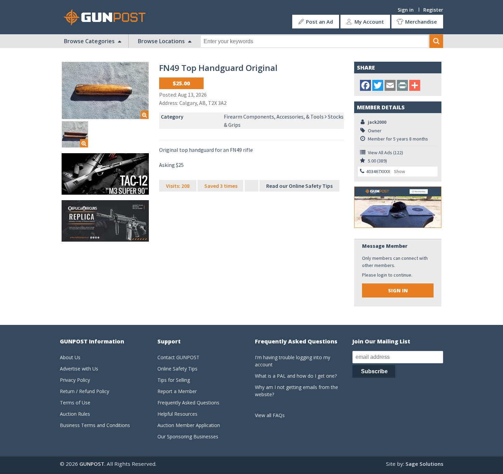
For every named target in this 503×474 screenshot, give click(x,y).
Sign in (406, 10)
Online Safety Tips (177, 368)
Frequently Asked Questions (188, 402)
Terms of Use (75, 402)
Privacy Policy (75, 380)
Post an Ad (319, 21)
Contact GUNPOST (178, 357)
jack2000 (377, 122)
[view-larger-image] (105, 90)
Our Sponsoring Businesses (187, 436)
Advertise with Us (79, 368)
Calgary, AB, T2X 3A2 (203, 102)
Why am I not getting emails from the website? (296, 391)
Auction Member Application (188, 425)
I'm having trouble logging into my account (292, 361)
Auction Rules (75, 414)
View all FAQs (270, 415)
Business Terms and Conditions (95, 425)
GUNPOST (91, 463)
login (382, 275)
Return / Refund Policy (84, 391)
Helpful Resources (177, 414)
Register (433, 10)
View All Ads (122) (385, 152)
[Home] (107, 17)
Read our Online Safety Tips (299, 185)
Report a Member (177, 391)
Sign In (398, 290)
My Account (369, 21)
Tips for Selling (173, 380)
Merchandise (421, 21)
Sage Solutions (424, 463)
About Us (70, 357)
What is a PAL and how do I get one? (296, 376)
